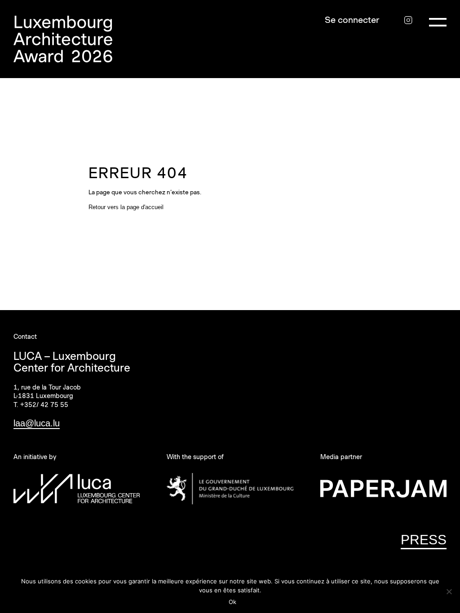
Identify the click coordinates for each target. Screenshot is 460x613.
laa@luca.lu (36, 423)
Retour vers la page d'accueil (126, 207)
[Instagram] (408, 20)
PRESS (424, 539)
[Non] (448, 591)
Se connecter (352, 20)
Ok (232, 601)
